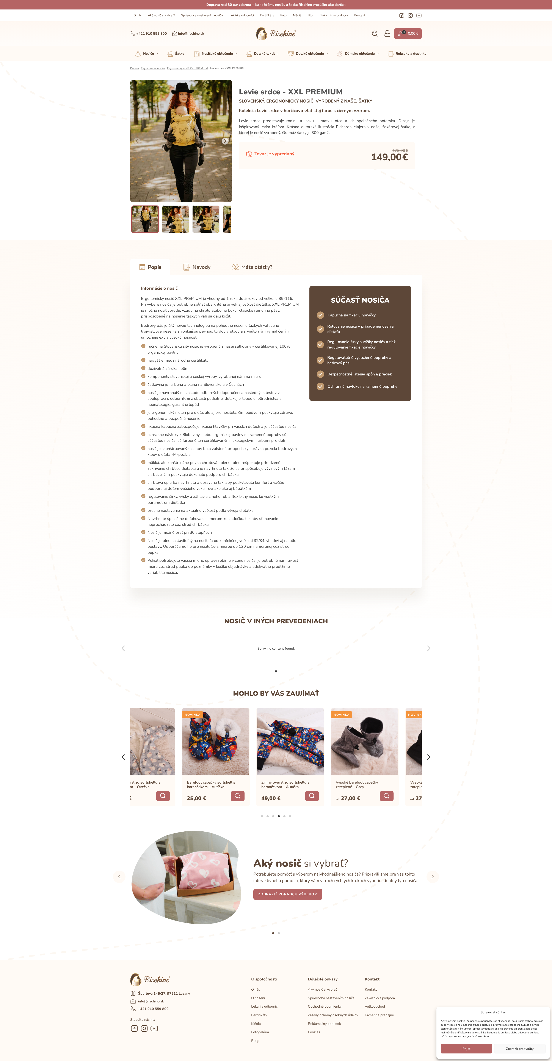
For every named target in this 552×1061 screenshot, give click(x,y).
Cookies (314, 1032)
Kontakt (359, 15)
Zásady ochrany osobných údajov (333, 1015)
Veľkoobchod (375, 1006)
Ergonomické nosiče (153, 68)
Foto (283, 15)
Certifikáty (267, 15)
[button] (375, 33)
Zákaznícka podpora (334, 15)
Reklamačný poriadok (324, 1023)
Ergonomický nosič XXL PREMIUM (187, 68)
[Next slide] (225, 141)
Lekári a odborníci (241, 15)
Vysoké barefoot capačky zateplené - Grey (306, 784)
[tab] (276, 671)
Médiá (297, 15)
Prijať (466, 1049)
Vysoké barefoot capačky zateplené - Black (380, 784)
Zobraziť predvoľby (520, 1049)
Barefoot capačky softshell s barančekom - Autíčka (160, 784)
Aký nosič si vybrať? (161, 15)
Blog (311, 15)
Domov (134, 68)
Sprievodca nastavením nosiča (202, 15)
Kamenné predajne (379, 1015)
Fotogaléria (260, 1032)
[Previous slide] (137, 141)
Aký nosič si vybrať (322, 989)
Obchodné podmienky (325, 1006)
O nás (137, 15)
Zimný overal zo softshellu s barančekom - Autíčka (234, 784)
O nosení (258, 998)
